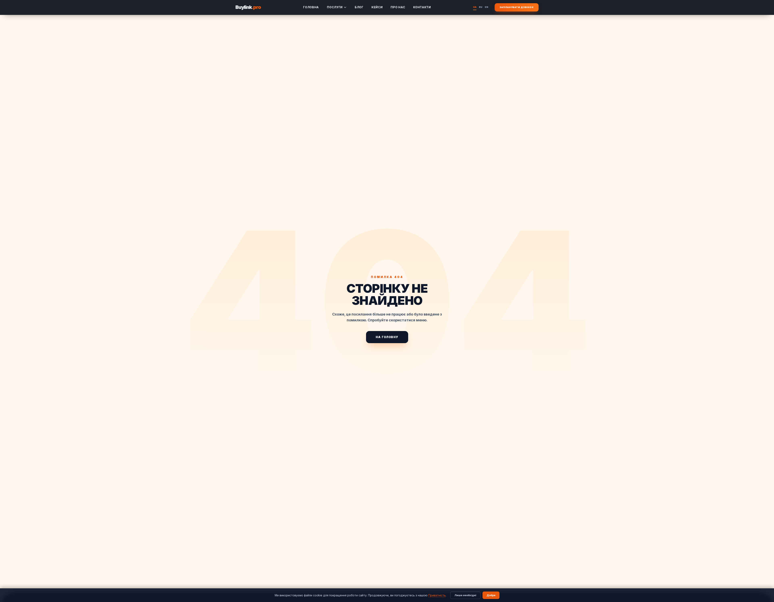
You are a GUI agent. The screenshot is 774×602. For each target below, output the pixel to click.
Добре (491, 595)
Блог (359, 7)
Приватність (437, 595)
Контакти (422, 7)
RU (480, 7)
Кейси (377, 7)
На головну (387, 337)
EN (486, 7)
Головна (311, 7)
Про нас (398, 7)
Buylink (248, 7)
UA (474, 7)
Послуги (335, 7)
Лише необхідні (465, 595)
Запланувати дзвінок (516, 7)
